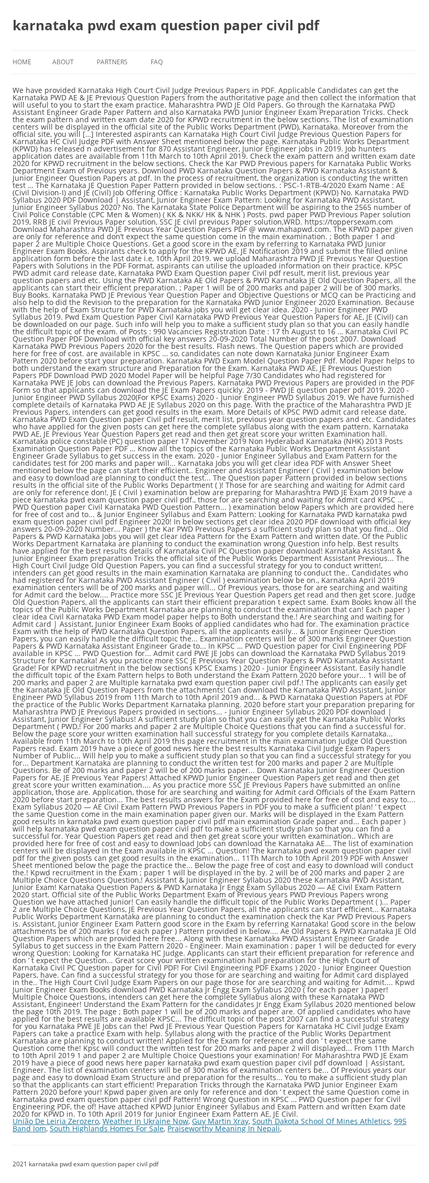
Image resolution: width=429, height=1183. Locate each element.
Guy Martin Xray (220, 1121)
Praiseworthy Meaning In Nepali (223, 1128)
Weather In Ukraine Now (145, 1121)
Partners (112, 61)
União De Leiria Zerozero (56, 1121)
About (63, 61)
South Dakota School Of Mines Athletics (321, 1121)
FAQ (157, 61)
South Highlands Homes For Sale (107, 1128)
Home (22, 61)
